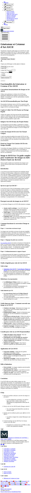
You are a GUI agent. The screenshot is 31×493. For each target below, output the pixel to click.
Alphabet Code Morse (9, 461)
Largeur (2, 68)
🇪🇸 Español (12, 484)
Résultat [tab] (13, 59)
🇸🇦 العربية (22, 484)
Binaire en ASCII (11, 17)
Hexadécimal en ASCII (12, 18)
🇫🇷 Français (17, 483)
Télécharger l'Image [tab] (5, 59)
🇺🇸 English (3, 481)
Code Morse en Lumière (9, 458)
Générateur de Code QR (9, 466)
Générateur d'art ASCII (10, 269)
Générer (3, 80)
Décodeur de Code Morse (10, 453)
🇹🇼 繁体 (7, 486)
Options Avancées (5, 77)
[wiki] (2, 444)
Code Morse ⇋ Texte (9, 451)
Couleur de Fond (5, 72)
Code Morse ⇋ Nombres (9, 450)
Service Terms (11, 491)
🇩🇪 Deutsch (11, 483)
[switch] (1, 74)
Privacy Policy (4, 491)
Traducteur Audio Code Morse (11, 457)
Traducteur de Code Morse (10, 460)
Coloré (3, 74)
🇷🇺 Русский (23, 483)
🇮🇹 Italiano (17, 484)
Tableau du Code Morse (9, 454)
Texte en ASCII (10, 11)
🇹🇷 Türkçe (27, 484)
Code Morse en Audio (9, 455)
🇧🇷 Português (23, 481)
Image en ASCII (10, 13)
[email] (1, 444)
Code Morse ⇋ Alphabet (9, 448)
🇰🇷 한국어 (5, 483)
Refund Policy (17, 491)
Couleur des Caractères (6, 70)
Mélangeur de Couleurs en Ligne (11, 478)
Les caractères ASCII (6, 243)
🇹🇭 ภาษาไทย (9, 481)
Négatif (3, 75)
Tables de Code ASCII (12, 14)
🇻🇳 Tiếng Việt (16, 481)
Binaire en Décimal (11, 15)
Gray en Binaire (10, 20)
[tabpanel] (15, 63)
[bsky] (3, 444)
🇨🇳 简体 (3, 486)
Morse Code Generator (6, 489)
